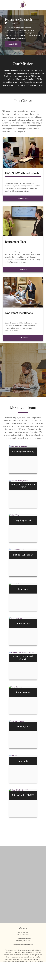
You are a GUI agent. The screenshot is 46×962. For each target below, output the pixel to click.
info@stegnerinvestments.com (23, 944)
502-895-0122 (25, 932)
